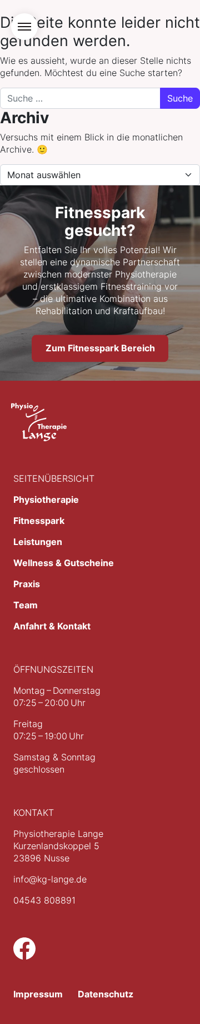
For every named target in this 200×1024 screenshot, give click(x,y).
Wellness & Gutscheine (63, 562)
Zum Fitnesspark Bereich (100, 348)
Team (25, 605)
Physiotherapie (46, 499)
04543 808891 (44, 900)
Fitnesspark (38, 520)
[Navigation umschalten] (24, 26)
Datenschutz (105, 994)
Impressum (38, 994)
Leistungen (37, 541)
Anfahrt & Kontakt (52, 626)
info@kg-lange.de (50, 879)
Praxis (26, 583)
